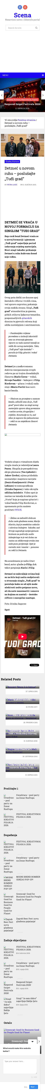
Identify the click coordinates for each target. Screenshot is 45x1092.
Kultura (15, 161)
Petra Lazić (12, 185)
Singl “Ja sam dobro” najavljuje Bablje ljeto (26, 999)
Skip (25, 1087)
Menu (5, 75)
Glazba (9, 161)
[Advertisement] (22, 54)
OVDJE (18, 509)
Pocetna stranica (27, 120)
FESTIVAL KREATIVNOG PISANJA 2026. (28, 815)
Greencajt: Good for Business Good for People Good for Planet (28, 897)
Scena (22, 15)
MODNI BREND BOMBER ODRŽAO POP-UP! (28, 878)
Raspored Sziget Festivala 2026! (24, 983)
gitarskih (27, 318)
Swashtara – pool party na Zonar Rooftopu (27, 796)
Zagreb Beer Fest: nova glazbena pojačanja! (27, 920)
